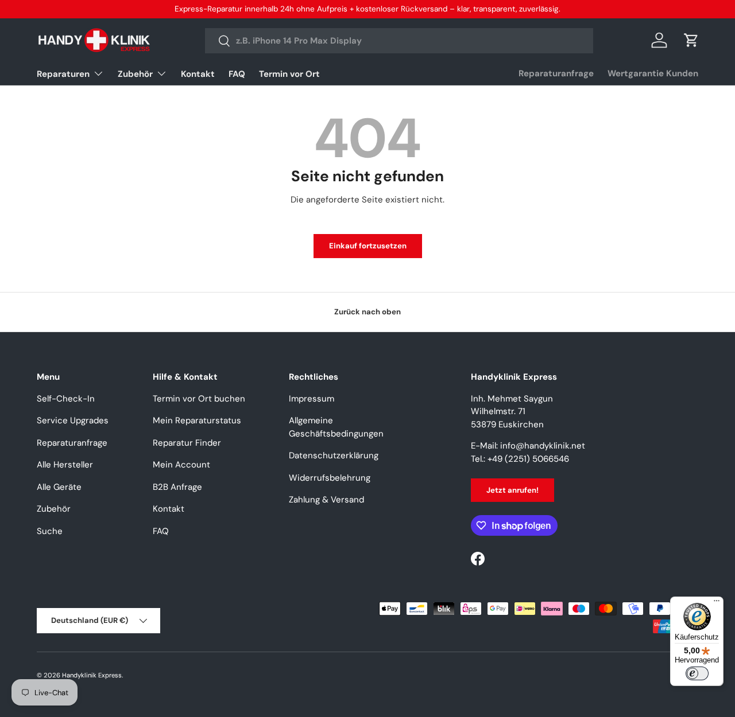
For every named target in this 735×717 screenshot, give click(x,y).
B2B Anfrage (177, 487)
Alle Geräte (59, 487)
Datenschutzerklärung (333, 455)
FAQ (237, 74)
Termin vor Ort (289, 74)
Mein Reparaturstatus (197, 420)
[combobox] (399, 40)
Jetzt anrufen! (512, 490)
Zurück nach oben (367, 312)
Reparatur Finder (187, 443)
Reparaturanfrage (556, 73)
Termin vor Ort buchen (199, 398)
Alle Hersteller (65, 464)
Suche (50, 531)
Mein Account (181, 464)
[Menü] (717, 603)
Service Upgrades (73, 420)
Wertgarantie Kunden (653, 73)
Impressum (311, 398)
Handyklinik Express (92, 675)
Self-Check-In (66, 398)
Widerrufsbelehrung (329, 478)
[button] (691, 40)
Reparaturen (63, 74)
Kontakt (198, 74)
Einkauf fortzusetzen (368, 246)
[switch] (697, 673)
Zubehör (135, 74)
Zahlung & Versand (326, 499)
